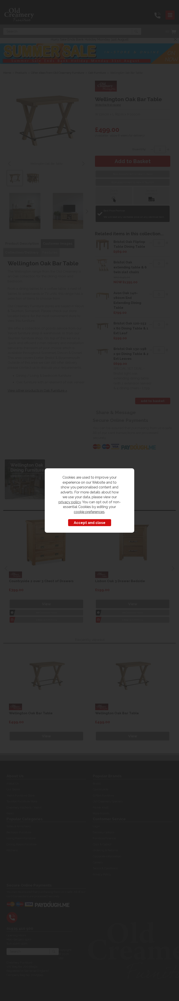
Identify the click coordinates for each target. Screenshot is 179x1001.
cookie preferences (89, 512)
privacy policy (70, 502)
